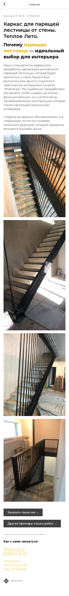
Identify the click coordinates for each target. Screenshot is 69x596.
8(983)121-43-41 (14, 549)
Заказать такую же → (23, 512)
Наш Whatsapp (15, 569)
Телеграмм (12, 561)
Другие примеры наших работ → (32, 523)
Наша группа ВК (16, 565)
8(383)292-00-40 (15, 553)
